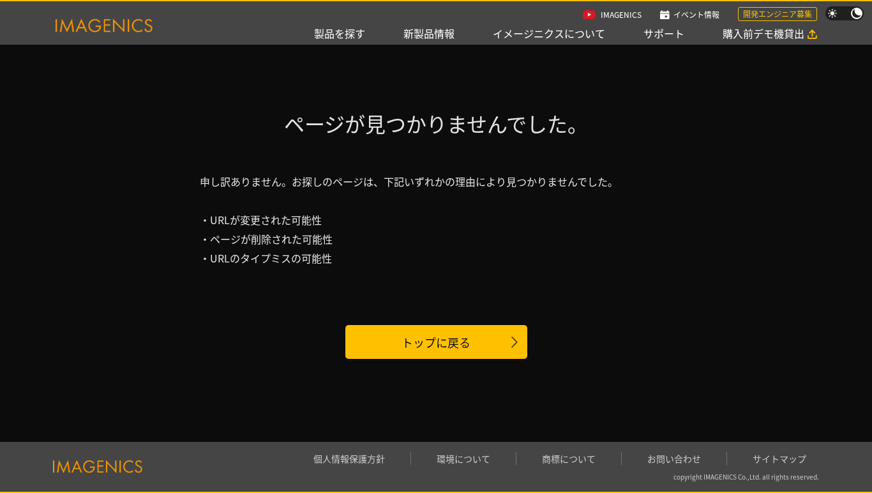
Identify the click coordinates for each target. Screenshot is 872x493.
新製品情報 (429, 33)
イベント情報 (696, 14)
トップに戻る (436, 342)
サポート (663, 33)
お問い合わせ (674, 458)
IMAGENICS (621, 14)
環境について (463, 458)
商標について (569, 458)
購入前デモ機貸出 (763, 33)
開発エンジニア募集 (777, 13)
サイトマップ (779, 458)
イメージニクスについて (549, 33)
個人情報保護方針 (349, 458)
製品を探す (339, 33)
